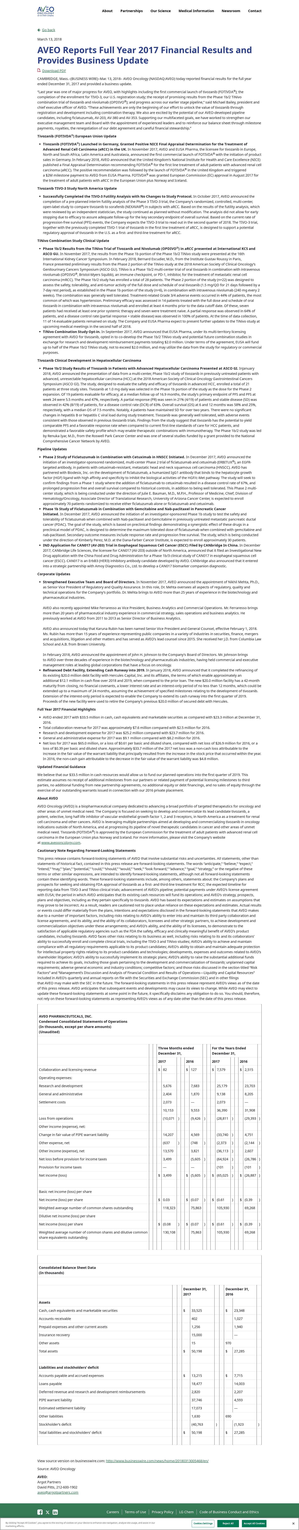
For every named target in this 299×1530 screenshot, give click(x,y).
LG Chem (186, 1512)
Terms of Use (135, 1512)
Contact (255, 10)
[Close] (293, 1523)
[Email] (40, 1512)
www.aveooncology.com (60, 842)
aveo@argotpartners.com (57, 1492)
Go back (48, 30)
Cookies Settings (203, 1523)
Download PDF (54, 70)
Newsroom (231, 10)
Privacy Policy (162, 1512)
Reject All (228, 1523)
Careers (113, 1512)
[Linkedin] (55, 1512)
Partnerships (131, 10)
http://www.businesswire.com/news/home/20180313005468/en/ (157, 1461)
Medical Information (196, 10)
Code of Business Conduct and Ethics (229, 1512)
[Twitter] (48, 1512)
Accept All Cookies (254, 1523)
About (107, 10)
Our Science (161, 10)
